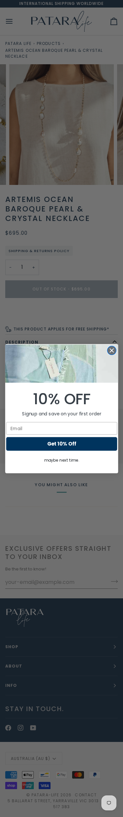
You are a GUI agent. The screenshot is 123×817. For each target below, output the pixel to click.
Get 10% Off (61, 443)
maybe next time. (61, 460)
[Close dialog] (111, 350)
